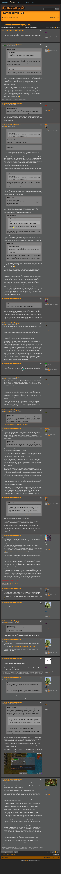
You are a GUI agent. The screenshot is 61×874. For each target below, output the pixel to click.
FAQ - (11, 583)
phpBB (26, 860)
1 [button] (52, 27)
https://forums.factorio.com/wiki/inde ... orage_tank (16, 551)
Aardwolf (46, 588)
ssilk (45, 541)
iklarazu (46, 124)
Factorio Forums (13, 13)
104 (48, 593)
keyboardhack (47, 30)
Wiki (18, 2)
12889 (48, 547)
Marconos (47, 620)
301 (48, 625)
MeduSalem (47, 428)
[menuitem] (12, 18)
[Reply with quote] (41, 30)
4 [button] (57, 27)
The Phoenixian (7, 659)
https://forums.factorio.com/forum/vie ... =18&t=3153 (23, 646)
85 (47, 108)
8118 (48, 49)
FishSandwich (47, 409)
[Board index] (14, 8)
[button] (51, 27)
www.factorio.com (7, 15)
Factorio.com (4, 2)
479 (48, 35)
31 (47, 129)
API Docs (31, 2)
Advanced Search (13, 581)
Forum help (16, 583)
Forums (12, 2)
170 (48, 792)
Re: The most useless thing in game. (13, 30)
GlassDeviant (47, 787)
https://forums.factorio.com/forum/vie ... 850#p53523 (16, 424)
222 (48, 614)
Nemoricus (47, 298)
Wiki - (13, 583)
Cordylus (6, 603)
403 (48, 303)
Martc (46, 103)
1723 (48, 433)
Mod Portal (24, 2)
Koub (5, 45)
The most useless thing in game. (16, 24)
